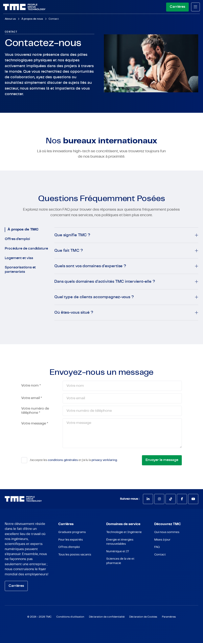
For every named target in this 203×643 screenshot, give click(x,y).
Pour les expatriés (70, 539)
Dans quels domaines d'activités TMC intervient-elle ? (104, 281)
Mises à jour (162, 539)
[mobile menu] (195, 7)
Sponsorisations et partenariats (20, 269)
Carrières (177, 7)
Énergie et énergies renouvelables (119, 541)
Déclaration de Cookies (143, 617)
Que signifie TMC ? (72, 235)
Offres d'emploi (17, 239)
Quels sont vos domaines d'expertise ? (90, 266)
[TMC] (24, 7)
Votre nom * (31, 385)
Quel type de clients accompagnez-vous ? (94, 297)
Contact (54, 19)
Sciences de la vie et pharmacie (120, 560)
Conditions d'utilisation (70, 617)
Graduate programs (72, 532)
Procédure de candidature (26, 248)
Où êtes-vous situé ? (73, 312)
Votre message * (34, 423)
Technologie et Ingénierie (124, 532)
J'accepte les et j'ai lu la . (73, 460)
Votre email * (31, 398)
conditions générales (63, 460)
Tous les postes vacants (74, 554)
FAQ (157, 547)
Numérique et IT (117, 551)
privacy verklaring (104, 460)
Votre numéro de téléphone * (35, 411)
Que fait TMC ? (68, 251)
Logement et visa (19, 258)
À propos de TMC (23, 229)
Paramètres (169, 617)
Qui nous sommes (166, 532)
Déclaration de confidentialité (106, 617)
